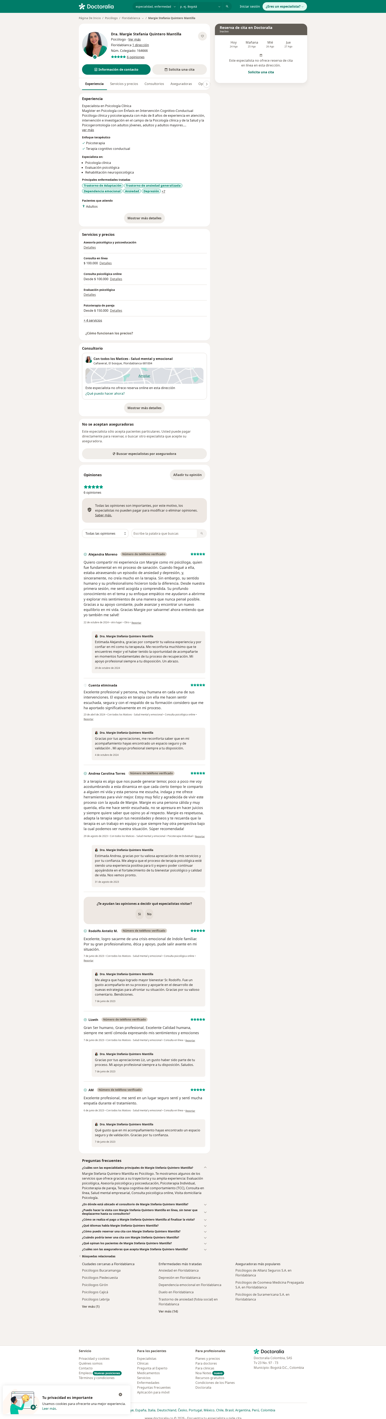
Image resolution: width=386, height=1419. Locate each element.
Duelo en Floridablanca (176, 1292)
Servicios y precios (124, 84)
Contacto (86, 1368)
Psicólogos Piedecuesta (100, 1277)
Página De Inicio (90, 18)
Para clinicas (204, 1368)
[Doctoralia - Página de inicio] (104, 6)
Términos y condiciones (97, 1378)
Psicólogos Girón (95, 1285)
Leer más (49, 1408)
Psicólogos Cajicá (95, 1292)
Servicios (144, 1378)
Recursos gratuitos (209, 1378)
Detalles (90, 247)
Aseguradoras (181, 84)
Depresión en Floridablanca (179, 1277)
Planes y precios (207, 1358)
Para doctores (206, 1363)
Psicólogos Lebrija (96, 1299)
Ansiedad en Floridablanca (179, 1270)
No (149, 914)
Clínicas (143, 1363)
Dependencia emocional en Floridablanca (190, 1285)
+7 (163, 191)
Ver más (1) (91, 1306)
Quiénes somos (91, 1363)
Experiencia (94, 84)
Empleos (99, 1373)
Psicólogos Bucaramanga (101, 1270)
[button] (116, 69)
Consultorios (154, 84)
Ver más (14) (168, 1311)
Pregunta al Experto (152, 1368)
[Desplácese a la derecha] (206, 84)
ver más (88, 130)
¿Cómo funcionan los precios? (109, 333)
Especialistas (146, 1358)
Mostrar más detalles (146, 219)
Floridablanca (132, 363)
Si (139, 914)
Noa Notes (209, 1373)
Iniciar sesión (250, 6)
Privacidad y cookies (94, 1358)
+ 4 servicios (93, 320)
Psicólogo (111, 18)
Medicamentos (148, 1373)
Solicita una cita (261, 72)
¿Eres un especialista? (283, 6)
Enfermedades (148, 1382)
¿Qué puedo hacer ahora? (105, 393)
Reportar (136, 622)
